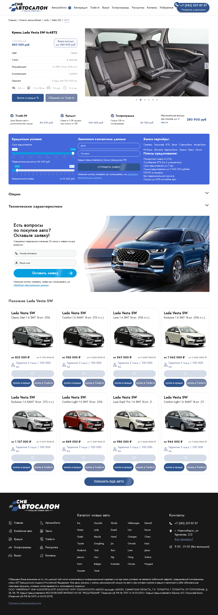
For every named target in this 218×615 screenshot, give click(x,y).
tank (96, 550)
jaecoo (80, 557)
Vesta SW (56, 20)
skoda (114, 523)
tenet (96, 570)
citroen (131, 564)
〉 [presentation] (206, 66)
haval (113, 536)
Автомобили (52, 523)
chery (148, 536)
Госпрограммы (120, 8)
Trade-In (95, 8)
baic (113, 550)
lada (96, 530)
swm (79, 564)
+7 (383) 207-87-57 (186, 523)
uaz (130, 530)
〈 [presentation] (87, 66)
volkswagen (133, 523)
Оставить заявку (45, 273)
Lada (46, 20)
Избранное (166, 8)
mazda (97, 536)
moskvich (81, 550)
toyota (80, 543)
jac (112, 543)
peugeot (149, 564)
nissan (80, 530)
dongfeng (99, 543)
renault (148, 523)
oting (130, 557)
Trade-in (50, 539)
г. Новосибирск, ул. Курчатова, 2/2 (187, 535)
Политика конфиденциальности (25, 603)
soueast (81, 570)
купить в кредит (21, 383)
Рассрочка (138, 8)
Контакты (152, 8)
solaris (148, 557)
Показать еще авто (109, 482)
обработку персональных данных (31, 285)
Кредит (18, 539)
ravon (148, 530)
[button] (137, 100)
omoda (132, 543)
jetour (147, 550)
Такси (48, 531)
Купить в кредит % (28, 98)
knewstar (115, 564)
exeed (114, 530)
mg (112, 557)
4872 (66, 20)
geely (80, 536)
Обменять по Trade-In (61, 98)
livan (130, 550)
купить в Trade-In (43, 383)
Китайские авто (23, 531)
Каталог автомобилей (30, 20)
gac (96, 557)
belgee (97, 564)
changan (132, 536)
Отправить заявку (109, 167)
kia (78, 523)
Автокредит (81, 8)
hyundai (98, 523)
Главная (13, 20)
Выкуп (105, 8)
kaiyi (147, 543)
